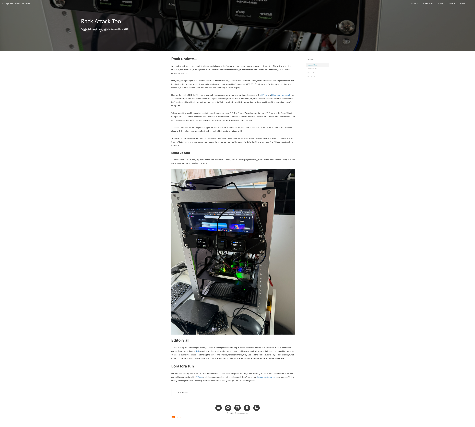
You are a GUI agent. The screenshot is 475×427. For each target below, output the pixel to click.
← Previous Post (182, 392)
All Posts (414, 3)
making (463, 3)
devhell (452, 3)
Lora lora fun (312, 76)
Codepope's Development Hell (16, 3)
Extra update (312, 69)
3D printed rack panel (280, 95)
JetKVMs (263, 95)
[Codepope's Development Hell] (256, 407)
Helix (197, 351)
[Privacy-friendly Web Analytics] (176, 416)
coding (441, 3)
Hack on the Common (266, 377)
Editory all (311, 72)
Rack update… (312, 65)
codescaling (428, 3)
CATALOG (310, 59)
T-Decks (199, 377)
